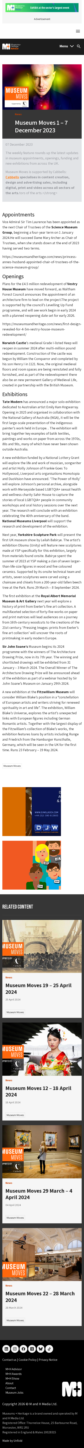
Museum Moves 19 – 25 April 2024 (38, 988)
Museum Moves (12, 766)
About (9, 1383)
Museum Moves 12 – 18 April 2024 (38, 1091)
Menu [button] (64, 46)
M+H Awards (13, 1374)
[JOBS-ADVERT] (31, 865)
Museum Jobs (14, 1393)
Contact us (9, 1360)
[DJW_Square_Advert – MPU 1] (31, 811)
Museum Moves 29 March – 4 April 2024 (38, 1194)
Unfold (17, 1441)
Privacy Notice (48, 1360)
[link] (42, 946)
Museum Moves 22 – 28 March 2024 (40, 1297)
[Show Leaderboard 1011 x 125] (42, 7)
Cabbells (12, 177)
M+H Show (12, 1378)
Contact (10, 1388)
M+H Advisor (13, 1369)
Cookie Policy (28, 1360)
